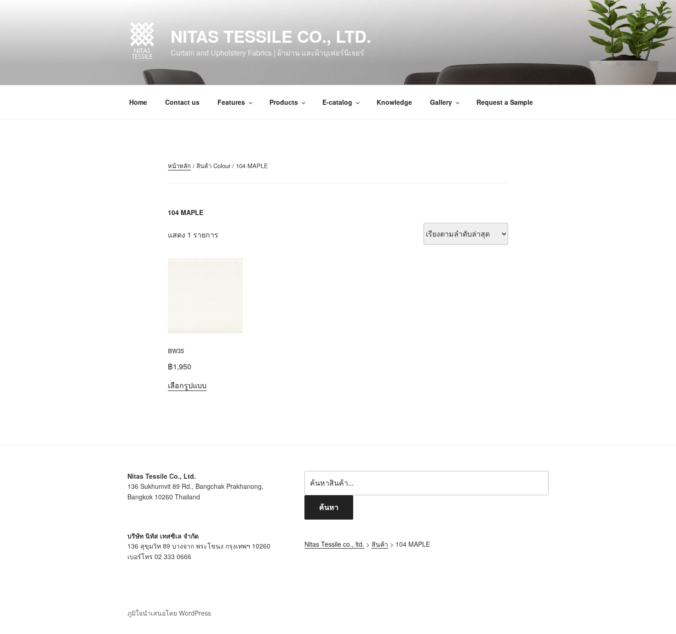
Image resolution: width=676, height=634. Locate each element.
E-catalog (337, 102)
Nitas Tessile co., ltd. (271, 36)
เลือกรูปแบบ (187, 385)
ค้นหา (328, 507)
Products (283, 102)
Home (138, 102)
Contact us (182, 102)
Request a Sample (504, 102)
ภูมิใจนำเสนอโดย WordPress (169, 612)
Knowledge (394, 102)
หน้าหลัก (179, 165)
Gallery (441, 102)
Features (231, 102)
